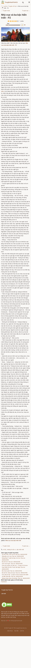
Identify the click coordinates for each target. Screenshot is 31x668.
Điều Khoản (10, 630)
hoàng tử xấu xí (11, 549)
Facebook (4, 581)
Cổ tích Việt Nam (6, 591)
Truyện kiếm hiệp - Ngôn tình (9, 599)
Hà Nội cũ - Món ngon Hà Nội (9, 597)
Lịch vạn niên (5, 595)
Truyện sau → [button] (26, 10)
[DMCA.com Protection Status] (6, 607)
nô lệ (4, 549)
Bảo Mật (16, 630)
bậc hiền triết (20, 549)
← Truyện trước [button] (5, 10)
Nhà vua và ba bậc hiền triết (13, 540)
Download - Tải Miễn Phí (8, 600)
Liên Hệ (22, 630)
